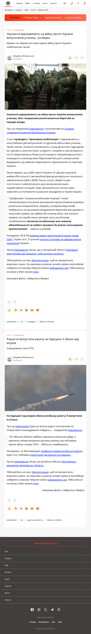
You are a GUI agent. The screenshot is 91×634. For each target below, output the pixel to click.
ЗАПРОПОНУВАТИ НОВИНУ (45, 543)
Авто (53, 622)
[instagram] (38, 609)
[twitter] (45, 609)
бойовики (12, 322)
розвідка (31, 322)
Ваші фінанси (44, 622)
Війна (27, 3)
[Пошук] (78, 3)
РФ (22, 322)
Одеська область (35, 520)
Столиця (36, 3)
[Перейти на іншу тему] (71, 3)
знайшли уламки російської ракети (61, 451)
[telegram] (52, 609)
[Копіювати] (82, 57)
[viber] (58, 609)
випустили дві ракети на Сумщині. (51, 454)
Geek (60, 622)
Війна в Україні (47, 322)
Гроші (45, 3)
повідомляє (22, 426)
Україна (19, 3)
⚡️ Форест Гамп (30, 17)
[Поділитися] (76, 57)
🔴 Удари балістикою (51, 17)
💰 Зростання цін (73, 17)
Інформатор (75, 430)
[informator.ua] (8, 3)
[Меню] (84, 3)
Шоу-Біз (53, 3)
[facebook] (32, 609)
